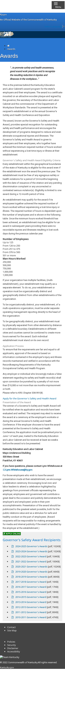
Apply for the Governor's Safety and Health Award (29, 398)
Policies (11, 641)
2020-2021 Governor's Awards (31, 566)
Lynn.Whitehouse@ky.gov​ (19, 469)
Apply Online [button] (13, 533)
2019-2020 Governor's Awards (31, 571)
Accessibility (13, 651)
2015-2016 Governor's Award (30, 592)
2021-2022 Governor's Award (30, 561)
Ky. (3, 14)
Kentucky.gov (7, 667)
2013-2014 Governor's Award (30, 602)
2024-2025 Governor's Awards (31, 546)
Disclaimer (12, 648)
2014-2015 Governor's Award (30, 597)
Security (11, 645)
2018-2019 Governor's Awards (31, 576)
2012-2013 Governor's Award (30, 607)
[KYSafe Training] (7, 36)
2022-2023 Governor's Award (30, 556)
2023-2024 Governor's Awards (31, 551)
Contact (11, 627)
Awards (11, 49)
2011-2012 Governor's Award (30, 612)
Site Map (12, 630)
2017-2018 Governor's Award (30, 581)
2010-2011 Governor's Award (30, 617)
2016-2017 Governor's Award (30, 586)
